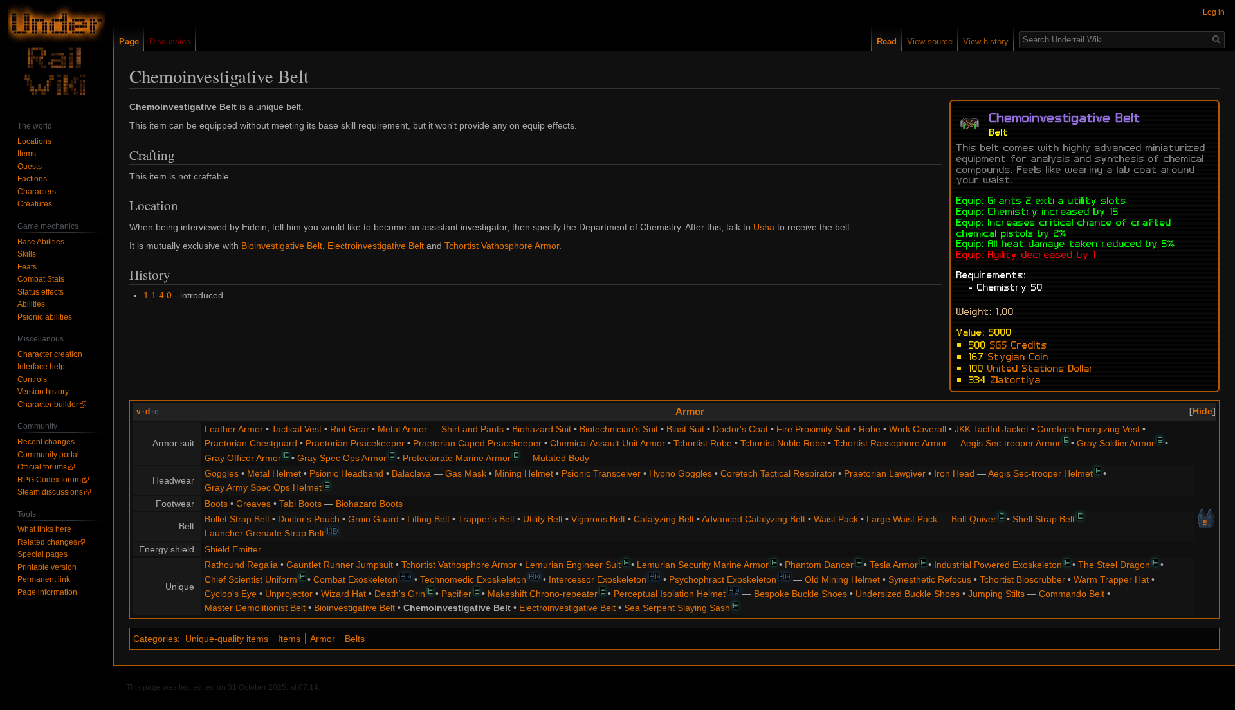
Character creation (49, 354)
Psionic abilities (44, 317)
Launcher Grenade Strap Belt (264, 533)
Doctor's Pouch (309, 519)
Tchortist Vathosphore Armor (501, 246)
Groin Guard (373, 519)
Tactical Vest (296, 429)
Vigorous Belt (598, 519)
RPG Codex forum (49, 479)
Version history (43, 391)
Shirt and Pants (472, 429)
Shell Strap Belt (1043, 519)
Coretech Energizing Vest (1088, 429)
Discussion (169, 41)
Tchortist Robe (702, 443)
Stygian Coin (1018, 355)
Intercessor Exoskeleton (597, 579)
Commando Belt (1071, 593)
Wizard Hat (343, 593)
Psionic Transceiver (601, 473)
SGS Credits (1018, 344)
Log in (1214, 12)
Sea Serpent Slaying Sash (677, 608)
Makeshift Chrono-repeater (543, 593)
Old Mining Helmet (842, 579)
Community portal (48, 454)
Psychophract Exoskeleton (722, 579)
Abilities (31, 304)
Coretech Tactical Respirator (778, 473)
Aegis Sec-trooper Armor (1010, 443)
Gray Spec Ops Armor (342, 458)
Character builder (47, 404)
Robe (870, 429)
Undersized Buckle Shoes (907, 593)
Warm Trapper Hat (1111, 579)
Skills (26, 254)
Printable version (47, 567)
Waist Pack (836, 519)
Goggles (222, 473)
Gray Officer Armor (243, 458)
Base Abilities (40, 241)
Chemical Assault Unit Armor (607, 443)
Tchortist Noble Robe (782, 443)
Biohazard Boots (369, 503)
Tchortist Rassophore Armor (890, 443)
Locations (34, 141)
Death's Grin (399, 593)
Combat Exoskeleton (355, 579)
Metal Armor (402, 429)
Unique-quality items (226, 638)
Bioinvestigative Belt (281, 246)
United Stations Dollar (1041, 367)
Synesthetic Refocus (929, 579)
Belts (355, 638)
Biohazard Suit (541, 429)
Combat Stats (40, 279)
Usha (763, 227)
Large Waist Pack (901, 519)
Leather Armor (234, 429)
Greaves (253, 503)
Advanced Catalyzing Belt (753, 519)
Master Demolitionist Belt (255, 608)
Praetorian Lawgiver (885, 473)
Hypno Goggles (680, 473)
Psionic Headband (346, 473)
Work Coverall (917, 429)
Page (129, 41)
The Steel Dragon (1114, 565)
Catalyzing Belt (664, 519)
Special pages (42, 554)
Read (887, 41)
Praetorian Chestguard (251, 443)
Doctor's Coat (740, 429)
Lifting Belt (428, 519)
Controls (32, 379)
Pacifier (456, 593)
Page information (47, 592)
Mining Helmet (524, 473)
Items (289, 638)
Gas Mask (465, 473)
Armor (689, 411)
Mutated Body (561, 458)
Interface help (41, 366)
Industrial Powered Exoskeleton (998, 565)
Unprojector (289, 593)
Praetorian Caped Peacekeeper (477, 443)
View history (986, 41)
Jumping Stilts (996, 593)
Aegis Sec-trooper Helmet (1040, 473)
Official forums (42, 466)
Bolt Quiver (973, 519)
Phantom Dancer (819, 565)
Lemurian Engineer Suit (573, 565)
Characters (36, 191)
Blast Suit (685, 429)
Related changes (47, 542)
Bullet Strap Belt (237, 519)
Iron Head (954, 473)
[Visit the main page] (56, 51)
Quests (29, 166)
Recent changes (46, 441)
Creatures (34, 203)
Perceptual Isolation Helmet (670, 593)
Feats (27, 266)
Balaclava (411, 473)
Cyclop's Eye (231, 593)
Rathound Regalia (241, 565)
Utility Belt (543, 519)
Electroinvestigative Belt (375, 246)
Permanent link (43, 579)
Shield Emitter (233, 549)
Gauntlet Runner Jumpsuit (339, 565)
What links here (44, 529)
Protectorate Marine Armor (457, 458)
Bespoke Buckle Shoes (800, 593)
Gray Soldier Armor (1116, 443)
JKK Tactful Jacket (992, 429)
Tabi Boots (300, 503)
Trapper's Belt (486, 519)
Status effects (40, 291)
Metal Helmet (274, 473)
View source (930, 41)
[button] (1202, 411)
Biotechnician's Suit (619, 429)
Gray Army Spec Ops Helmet (263, 487)
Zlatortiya (1016, 378)
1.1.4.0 (157, 295)
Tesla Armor (894, 565)
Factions (32, 178)
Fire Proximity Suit (813, 429)
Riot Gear (349, 429)
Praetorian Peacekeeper (355, 443)
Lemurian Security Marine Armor (703, 565)
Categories (155, 638)
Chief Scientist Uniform (251, 579)
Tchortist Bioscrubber (1022, 579)
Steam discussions (50, 491)
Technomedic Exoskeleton (473, 579)
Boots (216, 503)
